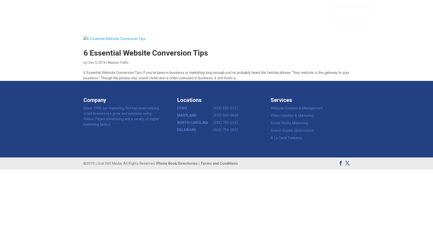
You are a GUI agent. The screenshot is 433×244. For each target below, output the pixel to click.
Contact (309, 12)
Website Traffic (118, 62)
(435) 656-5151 (225, 108)
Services (270, 12)
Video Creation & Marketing (292, 115)
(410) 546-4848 (225, 115)
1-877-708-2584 (399, 11)
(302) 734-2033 (225, 130)
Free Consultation (352, 12)
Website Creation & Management (296, 108)
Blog (324, 12)
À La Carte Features (286, 138)
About (292, 12)
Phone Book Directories (177, 163)
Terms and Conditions (219, 163)
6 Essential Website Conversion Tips (145, 52)
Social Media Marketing (289, 123)
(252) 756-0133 (225, 122)
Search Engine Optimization (292, 130)
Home (253, 12)
